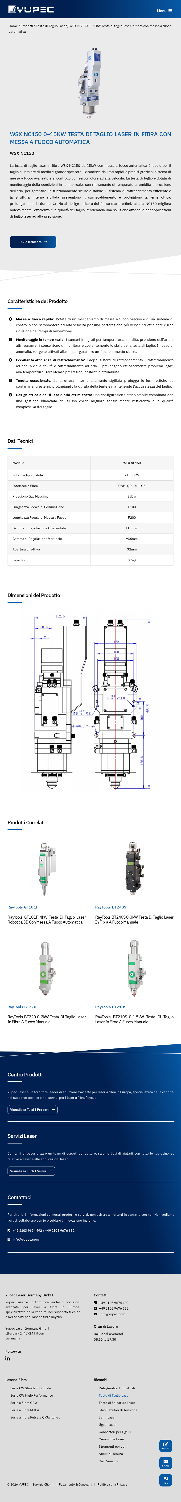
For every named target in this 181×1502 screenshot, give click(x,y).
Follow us (13, 1351)
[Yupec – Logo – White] (31, 6)
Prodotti (27, 26)
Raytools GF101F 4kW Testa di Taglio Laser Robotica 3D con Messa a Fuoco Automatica (47, 919)
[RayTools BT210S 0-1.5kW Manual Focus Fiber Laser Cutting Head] (134, 940)
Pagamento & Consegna (75, 1484)
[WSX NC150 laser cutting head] (90, 82)
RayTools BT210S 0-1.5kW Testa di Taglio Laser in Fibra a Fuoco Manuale (134, 1019)
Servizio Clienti (43, 1484)
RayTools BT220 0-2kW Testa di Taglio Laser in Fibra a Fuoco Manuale (47, 1019)
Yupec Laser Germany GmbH (29, 1295)
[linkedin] (7, 1358)
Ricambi (100, 1379)
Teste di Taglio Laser (51, 26)
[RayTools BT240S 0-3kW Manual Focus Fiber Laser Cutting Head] (134, 840)
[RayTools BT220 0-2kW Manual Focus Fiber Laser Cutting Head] (47, 940)
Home (13, 26)
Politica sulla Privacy (112, 1484)
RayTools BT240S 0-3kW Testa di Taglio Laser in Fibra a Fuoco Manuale (134, 919)
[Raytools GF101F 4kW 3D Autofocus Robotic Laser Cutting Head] (47, 840)
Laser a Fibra (16, 1379)
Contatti (100, 1295)
